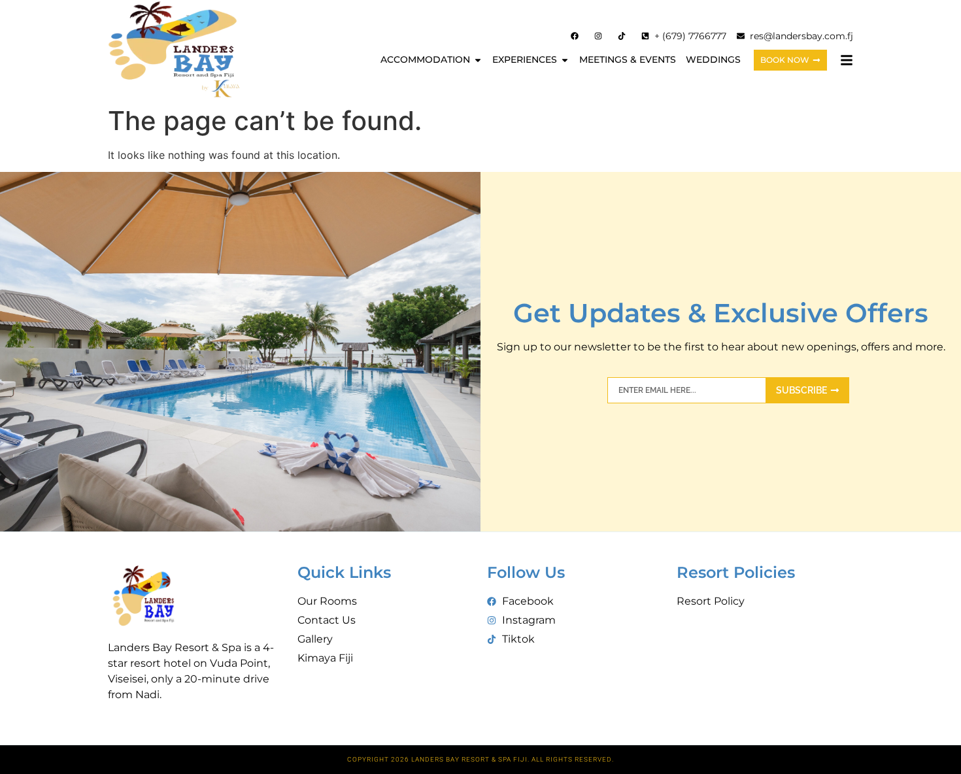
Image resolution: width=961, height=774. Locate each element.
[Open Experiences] (564, 60)
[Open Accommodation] (477, 60)
